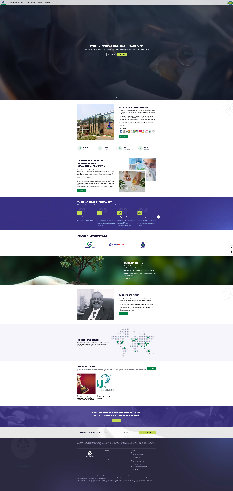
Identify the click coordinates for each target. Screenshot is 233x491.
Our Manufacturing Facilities (110, 461)
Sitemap (148, 488)
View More (151, 368)
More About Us (111, 54)
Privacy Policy (142, 488)
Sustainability (40, 2)
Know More (123, 136)
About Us (22, 2)
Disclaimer (153, 488)
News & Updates (31, 2)
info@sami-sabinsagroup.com (140, 466)
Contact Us (47, 2)
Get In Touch (122, 54)
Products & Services (12, 2)
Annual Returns (107, 455)
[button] (158, 217)
